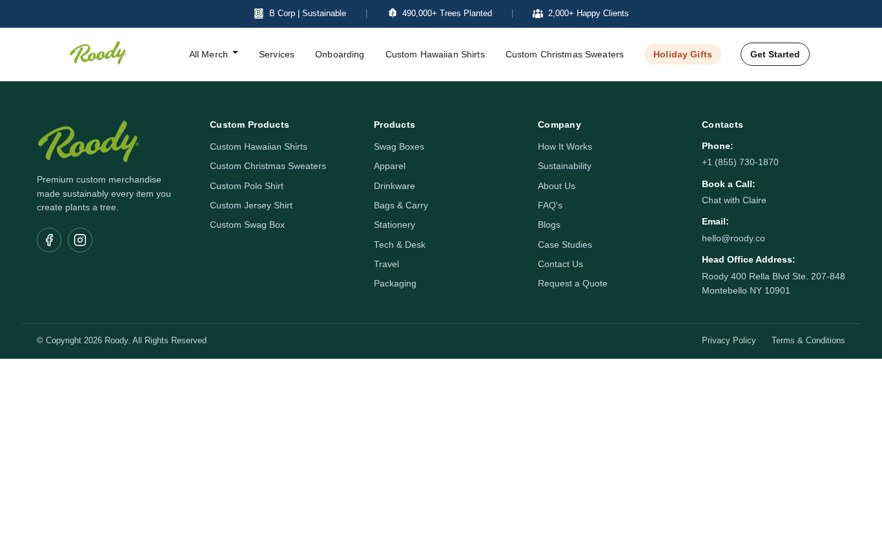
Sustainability (564, 166)
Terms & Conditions (808, 340)
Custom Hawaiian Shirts (435, 54)
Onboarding (339, 54)
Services (276, 54)
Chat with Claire (734, 200)
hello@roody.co (733, 238)
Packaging (395, 283)
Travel (386, 264)
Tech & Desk (400, 245)
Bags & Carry (401, 205)
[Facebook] (49, 240)
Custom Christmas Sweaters (565, 54)
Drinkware (394, 186)
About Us (556, 186)
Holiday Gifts (682, 54)
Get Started (775, 54)
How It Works (565, 147)
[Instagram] (80, 240)
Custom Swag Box (247, 225)
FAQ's (550, 205)
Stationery (394, 225)
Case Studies (565, 245)
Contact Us (560, 264)
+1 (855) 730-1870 (740, 162)
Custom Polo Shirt (246, 186)
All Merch (208, 54)
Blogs (549, 225)
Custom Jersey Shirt (251, 205)
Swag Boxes (399, 147)
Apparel (389, 166)
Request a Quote (573, 283)
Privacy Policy (729, 340)
